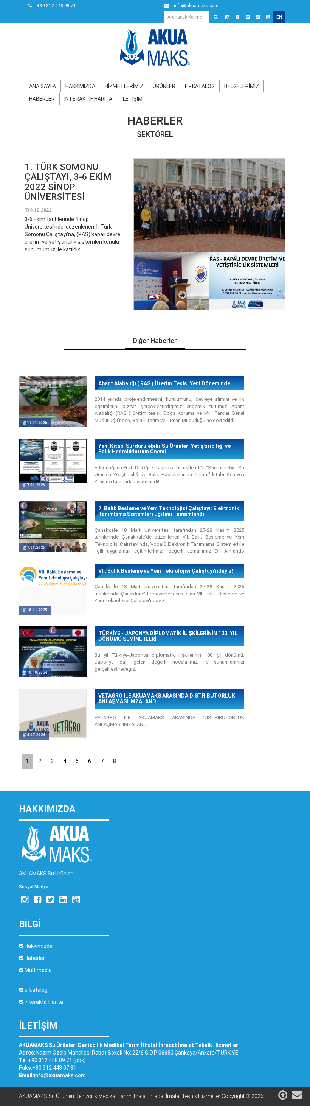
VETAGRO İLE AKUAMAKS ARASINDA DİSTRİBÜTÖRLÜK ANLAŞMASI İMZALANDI (166, 698)
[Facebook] (237, 17)
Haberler (155, 120)
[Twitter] (247, 17)
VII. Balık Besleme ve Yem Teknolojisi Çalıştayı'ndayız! (165, 571)
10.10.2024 (36, 672)
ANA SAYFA (42, 86)
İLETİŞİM (132, 99)
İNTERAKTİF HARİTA (88, 99)
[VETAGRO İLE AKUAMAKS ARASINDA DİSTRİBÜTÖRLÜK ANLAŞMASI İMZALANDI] (53, 713)
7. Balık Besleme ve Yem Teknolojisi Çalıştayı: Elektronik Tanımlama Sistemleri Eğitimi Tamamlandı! (168, 511)
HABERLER (42, 99)
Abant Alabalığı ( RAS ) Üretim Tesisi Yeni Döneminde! (165, 383)
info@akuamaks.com (60, 1075)
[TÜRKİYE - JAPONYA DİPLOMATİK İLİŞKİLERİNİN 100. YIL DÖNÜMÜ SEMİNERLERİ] (53, 671)
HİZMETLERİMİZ (124, 86)
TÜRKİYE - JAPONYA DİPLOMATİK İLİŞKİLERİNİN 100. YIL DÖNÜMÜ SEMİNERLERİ (167, 636)
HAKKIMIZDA (80, 86)
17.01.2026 (36, 423)
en (279, 17)
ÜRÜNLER (164, 86)
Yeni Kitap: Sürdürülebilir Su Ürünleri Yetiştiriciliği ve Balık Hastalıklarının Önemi (164, 449)
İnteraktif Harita (43, 1002)
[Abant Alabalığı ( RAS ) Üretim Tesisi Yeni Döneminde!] (53, 410)
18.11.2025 (36, 610)
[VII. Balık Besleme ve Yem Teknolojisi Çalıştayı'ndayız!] (53, 575)
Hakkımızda (38, 946)
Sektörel (155, 134)
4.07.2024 (35, 735)
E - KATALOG (200, 86)
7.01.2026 (35, 485)
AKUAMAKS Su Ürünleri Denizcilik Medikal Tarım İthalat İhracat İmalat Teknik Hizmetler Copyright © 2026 (141, 1096)
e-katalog (35, 990)
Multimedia (37, 970)
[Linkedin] (258, 17)
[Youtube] (268, 17)
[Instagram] (227, 17)
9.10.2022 (40, 210)
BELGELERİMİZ (241, 86)
